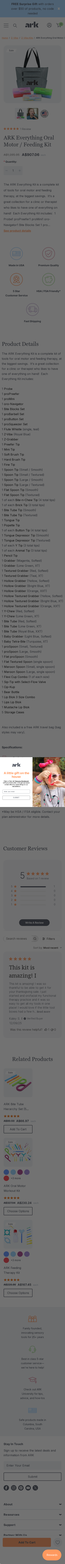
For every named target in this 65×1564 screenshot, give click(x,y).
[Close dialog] (62, 759)
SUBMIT (16, 798)
